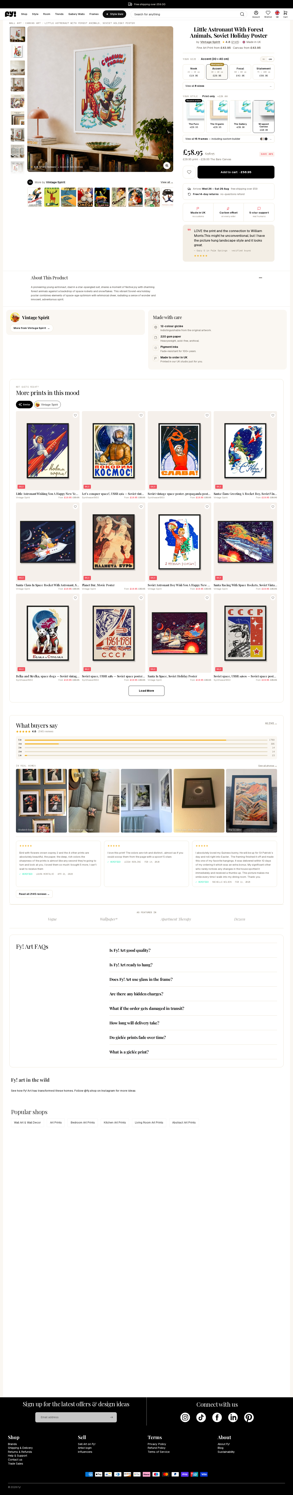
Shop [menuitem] (24, 14)
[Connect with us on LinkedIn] (233, 1417)
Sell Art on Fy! (86, 1444)
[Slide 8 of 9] (17, 151)
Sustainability (226, 1452)
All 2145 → (271, 723)
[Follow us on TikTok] (201, 1417)
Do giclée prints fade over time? (137, 1037)
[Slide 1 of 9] (17, 34)
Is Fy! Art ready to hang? (130, 964)
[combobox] (189, 14)
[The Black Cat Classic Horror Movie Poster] (102, 197)
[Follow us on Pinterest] (249, 1417)
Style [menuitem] (35, 14)
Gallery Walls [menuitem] (76, 14)
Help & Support (17, 1455)
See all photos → (267, 765)
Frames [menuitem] (94, 14)
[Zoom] (166, 165)
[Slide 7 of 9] (17, 134)
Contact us (15, 1459)
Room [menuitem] (46, 14)
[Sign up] (111, 1417)
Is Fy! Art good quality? (129, 950)
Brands (12, 1444)
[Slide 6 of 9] (17, 118)
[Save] (75, 415)
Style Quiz (116, 14)
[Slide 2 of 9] (17, 51)
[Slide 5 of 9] (17, 101)
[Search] (242, 14)
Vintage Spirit (210, 42)
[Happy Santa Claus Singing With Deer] (152, 197)
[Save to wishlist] (189, 172)
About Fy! (224, 1444)
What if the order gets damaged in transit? (146, 1008)
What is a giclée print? (129, 1051)
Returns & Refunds (20, 1452)
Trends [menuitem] (59, 14)
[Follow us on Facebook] (217, 1417)
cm (270, 59)
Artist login (85, 1448)
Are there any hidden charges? (136, 993)
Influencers (85, 1452)
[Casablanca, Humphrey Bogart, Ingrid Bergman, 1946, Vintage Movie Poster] (119, 197)
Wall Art (15, 23)
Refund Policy (157, 1448)
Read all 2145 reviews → (34, 894)
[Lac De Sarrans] (68, 197)
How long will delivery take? (134, 1022)
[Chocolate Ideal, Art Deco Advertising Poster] (135, 197)
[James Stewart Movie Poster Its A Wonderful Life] (35, 197)
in (264, 59)
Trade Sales (15, 1463)
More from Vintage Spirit (32, 328)
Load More (146, 690)
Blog (220, 1448)
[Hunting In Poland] (52, 197)
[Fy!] (10, 14)
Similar (26, 404)
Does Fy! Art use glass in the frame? (141, 979)
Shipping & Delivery (20, 1448)
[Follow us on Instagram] (185, 1417)
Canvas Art (33, 23)
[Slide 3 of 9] (17, 67)
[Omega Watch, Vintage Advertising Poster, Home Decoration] (85, 197)
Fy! (19, 1487)
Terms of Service (159, 1452)
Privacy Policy (157, 1444)
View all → (167, 182)
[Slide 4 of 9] (17, 84)
